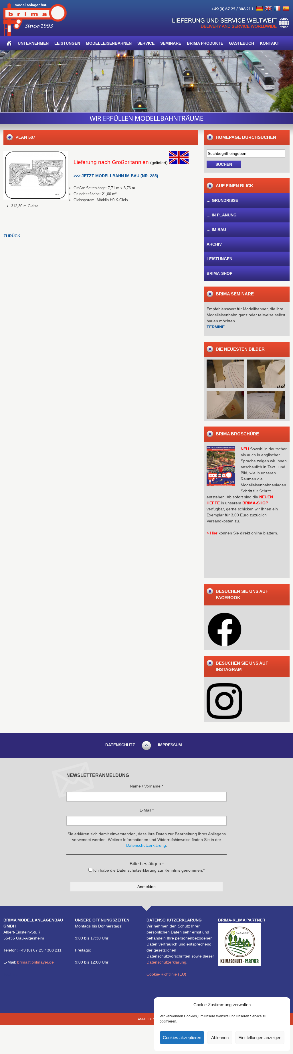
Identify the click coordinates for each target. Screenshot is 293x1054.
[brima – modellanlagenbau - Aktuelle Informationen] (35, 34)
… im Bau (216, 229)
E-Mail (147, 810)
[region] (146, 81)
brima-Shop (219, 273)
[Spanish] (286, 8)
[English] (268, 8)
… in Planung (222, 215)
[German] (259, 8)
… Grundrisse (222, 200)
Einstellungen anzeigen (259, 1037)
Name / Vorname (146, 786)
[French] (277, 8)
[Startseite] (9, 43)
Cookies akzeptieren (182, 1037)
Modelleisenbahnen (109, 43)
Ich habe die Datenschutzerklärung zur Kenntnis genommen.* (148, 870)
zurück (11, 236)
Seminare (170, 43)
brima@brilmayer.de (35, 962)
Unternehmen (33, 43)
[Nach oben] (146, 749)
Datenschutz (120, 745)
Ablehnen (220, 1037)
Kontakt (269, 43)
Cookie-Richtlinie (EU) (166, 974)
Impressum (170, 745)
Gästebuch (241, 43)
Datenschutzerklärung (166, 962)
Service (146, 43)
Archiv (214, 244)
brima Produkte (205, 43)
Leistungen (67, 43)
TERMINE (216, 327)
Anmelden (146, 1019)
